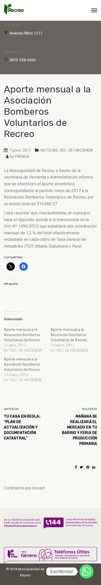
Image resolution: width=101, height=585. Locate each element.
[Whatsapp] (86, 571)
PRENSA (22, 156)
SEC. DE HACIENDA (76, 150)
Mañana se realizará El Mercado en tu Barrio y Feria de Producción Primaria (79, 430)
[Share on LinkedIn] (93, 467)
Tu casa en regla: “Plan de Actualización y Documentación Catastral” (22, 427)
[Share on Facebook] (76, 467)
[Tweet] (81, 467)
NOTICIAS (49, 150)
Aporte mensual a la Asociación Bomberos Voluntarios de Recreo (22, 335)
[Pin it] (87, 467)
